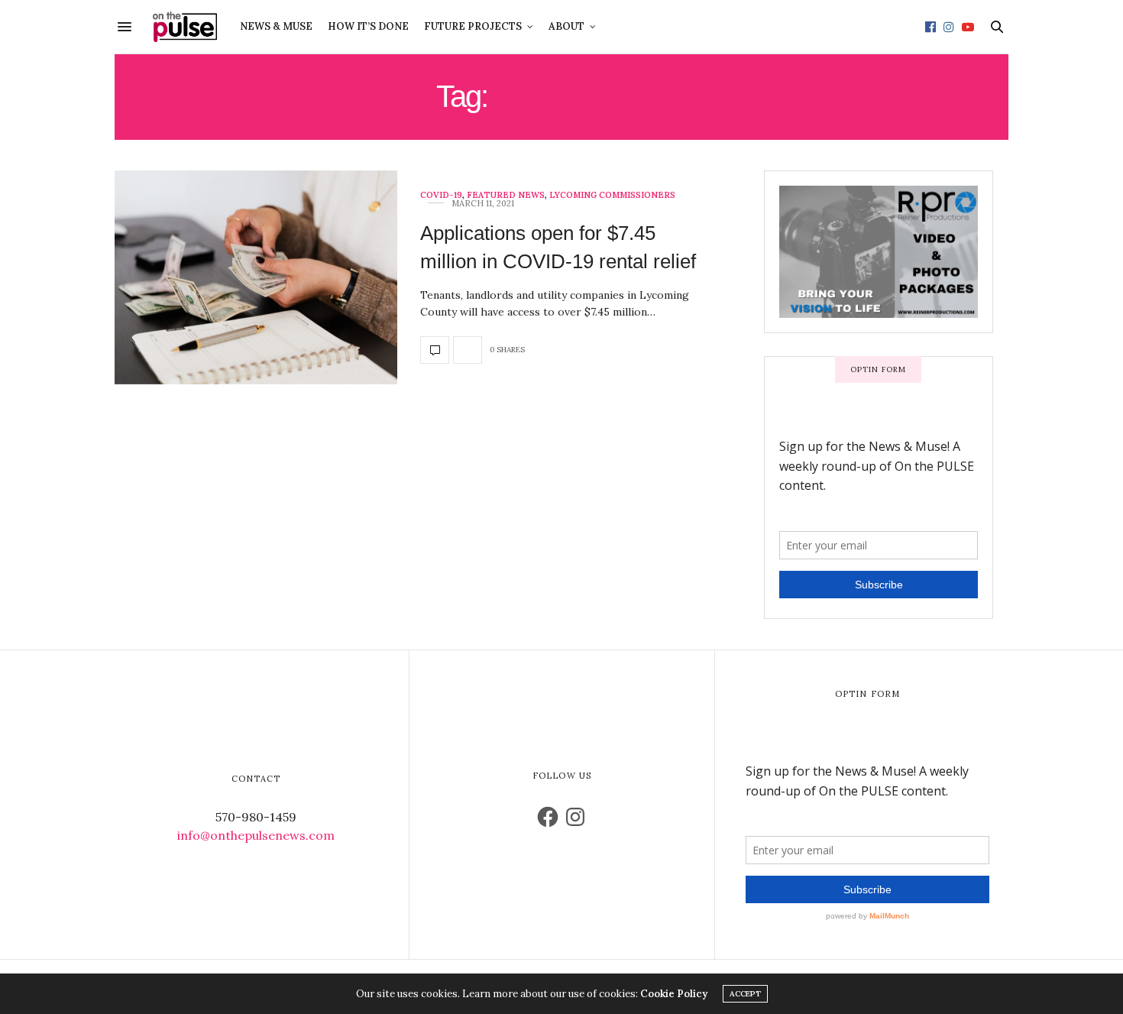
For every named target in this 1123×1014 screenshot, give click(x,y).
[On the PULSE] (185, 26)
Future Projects (473, 26)
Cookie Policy (673, 993)
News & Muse (276, 26)
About (566, 26)
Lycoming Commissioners (612, 195)
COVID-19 (441, 195)
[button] (256, 277)
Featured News (506, 195)
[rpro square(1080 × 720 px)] (876, 251)
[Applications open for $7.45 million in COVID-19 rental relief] (256, 277)
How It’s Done (368, 26)
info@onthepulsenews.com (256, 835)
